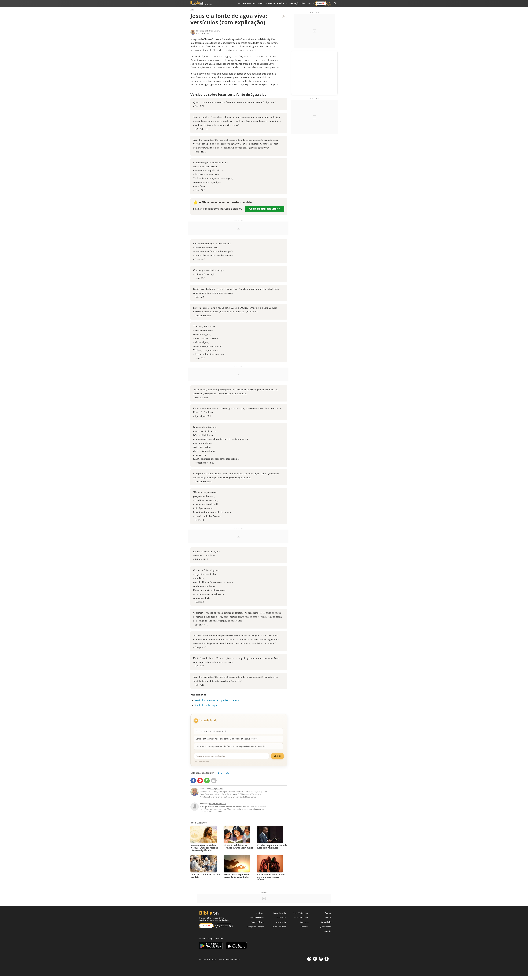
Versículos (282, 3)
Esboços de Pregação (255, 926)
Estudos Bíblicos (257, 922)
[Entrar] (329, 3)
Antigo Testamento (247, 3)
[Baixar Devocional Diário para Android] (210, 946)
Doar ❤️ (206, 926)
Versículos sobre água (206, 705)
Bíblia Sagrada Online (201, 5)
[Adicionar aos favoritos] (284, 15)
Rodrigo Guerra (216, 789)
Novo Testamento (266, 3)
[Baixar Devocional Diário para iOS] (236, 946)
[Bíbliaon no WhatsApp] (309, 959)
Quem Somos (325, 926)
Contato (327, 917)
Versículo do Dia (279, 913)
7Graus (213, 959)
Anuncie (327, 931)
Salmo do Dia (281, 917)
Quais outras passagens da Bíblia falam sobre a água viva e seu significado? (231, 746)
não (227, 773)
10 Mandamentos (257, 917)
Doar (320, 3)
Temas (328, 913)
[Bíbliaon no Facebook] (326, 959)
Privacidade (326, 922)
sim (220, 773)
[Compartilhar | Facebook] (193, 780)
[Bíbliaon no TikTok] (315, 959)
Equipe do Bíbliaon (217, 804)
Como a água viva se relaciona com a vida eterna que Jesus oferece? (227, 738)
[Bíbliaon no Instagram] (321, 959)
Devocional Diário (279, 926)
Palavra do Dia (280, 922)
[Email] (214, 780)
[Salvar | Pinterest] (200, 780)
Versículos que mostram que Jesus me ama (217, 700)
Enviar (277, 755)
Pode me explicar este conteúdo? (211, 731)
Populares (304, 922)
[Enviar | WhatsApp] (207, 780)
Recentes (304, 926)
